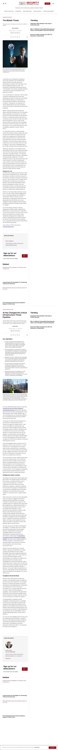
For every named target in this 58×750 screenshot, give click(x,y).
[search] (6, 3)
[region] (29, 747)
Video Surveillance (27, 11)
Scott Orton (15, 326)
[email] (19, 37)
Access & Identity (37, 11)
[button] (3, 3)
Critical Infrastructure (8, 309)
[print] (27, 37)
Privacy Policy (36, 747)
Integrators (18, 11)
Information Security (7, 17)
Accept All (52, 747)
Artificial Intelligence (48, 11)
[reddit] (17, 37)
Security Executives (9, 11)
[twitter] (15, 37)
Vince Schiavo (15, 28)
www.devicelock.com (8, 226)
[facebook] (11, 37)
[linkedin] (13, 37)
